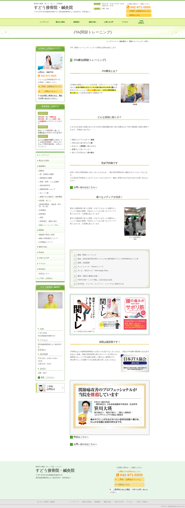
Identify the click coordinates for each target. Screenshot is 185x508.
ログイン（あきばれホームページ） (173, 506)
